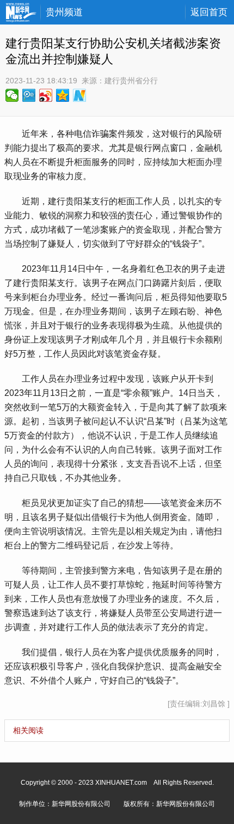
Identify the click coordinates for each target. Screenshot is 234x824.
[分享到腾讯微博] (29, 95)
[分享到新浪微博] (46, 95)
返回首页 (208, 12)
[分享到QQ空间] (63, 95)
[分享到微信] (12, 95)
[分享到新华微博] (80, 95)
